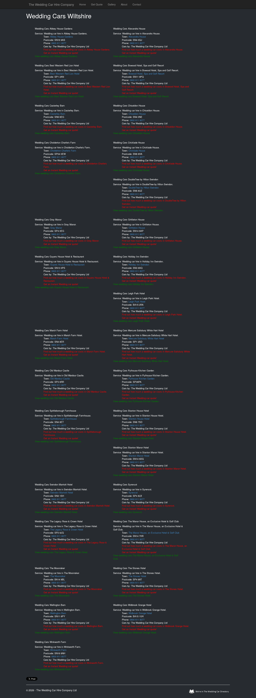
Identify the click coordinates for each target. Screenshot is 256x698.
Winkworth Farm (58, 650)
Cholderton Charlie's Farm (63, 150)
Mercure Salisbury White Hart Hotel (146, 338)
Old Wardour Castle (60, 378)
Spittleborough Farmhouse (63, 418)
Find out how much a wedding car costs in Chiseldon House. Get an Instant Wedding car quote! (152, 128)
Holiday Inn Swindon (139, 264)
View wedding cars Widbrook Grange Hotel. (135, 632)
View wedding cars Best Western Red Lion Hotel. (59, 96)
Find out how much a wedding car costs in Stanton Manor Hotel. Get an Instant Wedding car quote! (154, 470)
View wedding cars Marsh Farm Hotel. (54, 358)
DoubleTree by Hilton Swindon (144, 187)
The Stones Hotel (137, 576)
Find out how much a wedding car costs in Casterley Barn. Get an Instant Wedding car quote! (73, 128)
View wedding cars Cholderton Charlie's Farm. (58, 173)
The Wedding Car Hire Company (51, 4)
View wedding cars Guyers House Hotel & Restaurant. (62, 287)
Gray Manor (56, 227)
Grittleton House (137, 227)
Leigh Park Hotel (137, 301)
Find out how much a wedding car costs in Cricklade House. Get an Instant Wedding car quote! (152, 165)
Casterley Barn (57, 113)
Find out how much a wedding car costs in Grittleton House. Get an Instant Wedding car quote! (152, 242)
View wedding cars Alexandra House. (132, 56)
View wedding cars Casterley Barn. (52, 133)
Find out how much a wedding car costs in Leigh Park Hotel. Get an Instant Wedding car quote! (152, 316)
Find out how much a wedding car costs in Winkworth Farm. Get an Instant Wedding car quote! (74, 664)
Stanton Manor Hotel (139, 455)
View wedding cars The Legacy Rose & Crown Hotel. (61, 552)
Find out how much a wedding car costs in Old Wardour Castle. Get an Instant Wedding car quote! (75, 393)
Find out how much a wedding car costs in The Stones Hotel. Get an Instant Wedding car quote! (152, 590)
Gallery (112, 4)
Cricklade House (137, 150)
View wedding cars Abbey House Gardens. (56, 56)
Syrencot (133, 492)
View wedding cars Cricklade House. (131, 170)
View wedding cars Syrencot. (127, 512)
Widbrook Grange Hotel (140, 613)
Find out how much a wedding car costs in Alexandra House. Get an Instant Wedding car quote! (152, 51)
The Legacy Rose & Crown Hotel (66, 529)
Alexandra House (137, 36)
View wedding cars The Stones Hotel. (132, 595)
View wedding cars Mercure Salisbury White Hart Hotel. (141, 361)
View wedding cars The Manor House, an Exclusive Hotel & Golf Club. (145, 557)
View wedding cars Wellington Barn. (53, 632)
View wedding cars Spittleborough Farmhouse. (58, 441)
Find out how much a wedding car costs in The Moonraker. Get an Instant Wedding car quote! (73, 590)
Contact (137, 4)
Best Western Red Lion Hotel (64, 73)
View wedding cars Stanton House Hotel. (133, 438)
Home (82, 4)
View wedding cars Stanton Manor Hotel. (133, 475)
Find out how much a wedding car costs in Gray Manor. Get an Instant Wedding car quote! (71, 242)
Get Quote (97, 4)
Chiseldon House (137, 113)
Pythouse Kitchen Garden (141, 378)
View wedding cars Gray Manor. (51, 247)
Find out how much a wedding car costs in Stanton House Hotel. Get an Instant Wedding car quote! (154, 433)
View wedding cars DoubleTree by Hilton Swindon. (138, 210)
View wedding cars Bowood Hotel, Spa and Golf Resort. (141, 96)
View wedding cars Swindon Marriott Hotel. (56, 512)
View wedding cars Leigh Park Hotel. (131, 321)
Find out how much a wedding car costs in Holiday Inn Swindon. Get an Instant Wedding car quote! (154, 279)
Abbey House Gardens (61, 36)
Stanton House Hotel (139, 418)
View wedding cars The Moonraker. (52, 595)
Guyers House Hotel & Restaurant (67, 264)
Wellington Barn (58, 613)
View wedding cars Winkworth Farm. (53, 669)
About (124, 4)
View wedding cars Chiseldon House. (131, 133)
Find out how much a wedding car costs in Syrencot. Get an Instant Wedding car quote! (148, 507)
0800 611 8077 (58, 43)
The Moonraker (57, 576)
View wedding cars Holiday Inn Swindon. (133, 284)
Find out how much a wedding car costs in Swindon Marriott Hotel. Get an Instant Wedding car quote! (77, 507)
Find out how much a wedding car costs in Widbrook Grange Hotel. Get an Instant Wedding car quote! (155, 627)
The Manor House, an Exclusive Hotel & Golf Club (154, 532)
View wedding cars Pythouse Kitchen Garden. (136, 401)
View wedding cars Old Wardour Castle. (55, 398)
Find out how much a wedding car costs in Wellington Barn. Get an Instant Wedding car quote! (73, 627)
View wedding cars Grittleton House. (131, 247)
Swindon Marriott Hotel (61, 492)
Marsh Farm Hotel (59, 338)
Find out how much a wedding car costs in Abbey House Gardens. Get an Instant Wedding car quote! (77, 51)
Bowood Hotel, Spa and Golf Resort (146, 73)
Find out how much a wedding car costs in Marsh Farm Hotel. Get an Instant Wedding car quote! (75, 353)
